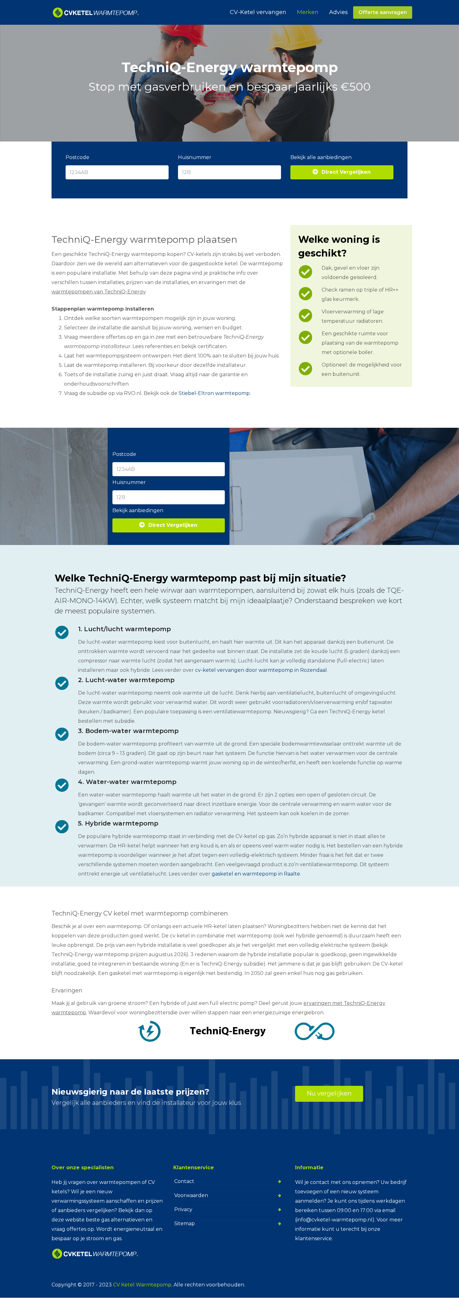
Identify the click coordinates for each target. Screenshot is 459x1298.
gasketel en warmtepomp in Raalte (256, 874)
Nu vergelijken (329, 1093)
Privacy (183, 1209)
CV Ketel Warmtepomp (142, 1285)
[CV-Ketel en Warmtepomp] (96, 12)
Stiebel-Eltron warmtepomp (214, 393)
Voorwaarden (191, 1195)
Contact (184, 1181)
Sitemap (184, 1223)
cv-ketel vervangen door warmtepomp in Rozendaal (261, 670)
